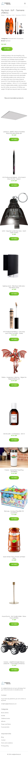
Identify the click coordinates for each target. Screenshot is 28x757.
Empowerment (12, 38)
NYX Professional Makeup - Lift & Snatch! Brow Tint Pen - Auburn (14, 178)
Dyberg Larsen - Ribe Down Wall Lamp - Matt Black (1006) (14, 286)
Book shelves (5, 712)
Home (2, 15)
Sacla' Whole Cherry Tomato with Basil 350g (14, 557)
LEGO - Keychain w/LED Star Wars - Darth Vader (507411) (14, 231)
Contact (3, 740)
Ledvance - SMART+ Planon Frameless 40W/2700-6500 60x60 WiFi (14, 132)
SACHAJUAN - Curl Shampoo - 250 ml (14, 434)
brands (3, 715)
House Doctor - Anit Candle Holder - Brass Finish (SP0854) (14, 617)
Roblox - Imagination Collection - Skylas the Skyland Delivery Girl (14, 378)
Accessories (20, 38)
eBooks (3, 721)
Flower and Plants (6, 724)
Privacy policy (5, 746)
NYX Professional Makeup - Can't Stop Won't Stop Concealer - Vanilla (14, 332)
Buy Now (6, 49)
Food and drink (5, 727)
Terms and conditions (7, 743)
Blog (2, 737)
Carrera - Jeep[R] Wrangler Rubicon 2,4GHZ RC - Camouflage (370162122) (14, 662)
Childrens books (5, 718)
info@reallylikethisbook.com (8, 704)
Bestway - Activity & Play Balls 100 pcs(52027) (14, 512)
